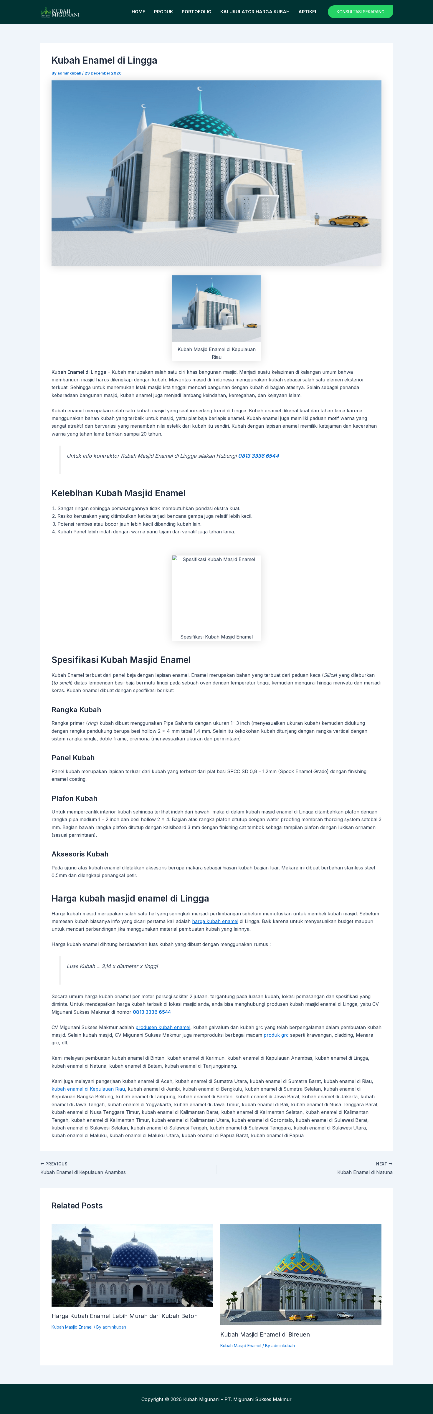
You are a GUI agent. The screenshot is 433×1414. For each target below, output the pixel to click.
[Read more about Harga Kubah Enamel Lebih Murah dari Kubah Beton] (132, 1265)
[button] (360, 11)
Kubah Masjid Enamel (72, 1326)
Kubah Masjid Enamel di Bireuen (265, 1334)
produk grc (276, 1035)
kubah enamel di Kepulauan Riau (88, 1089)
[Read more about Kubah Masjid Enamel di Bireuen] (301, 1274)
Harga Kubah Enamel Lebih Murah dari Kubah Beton (125, 1315)
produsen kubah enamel (162, 1027)
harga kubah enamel (215, 921)
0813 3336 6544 (258, 456)
